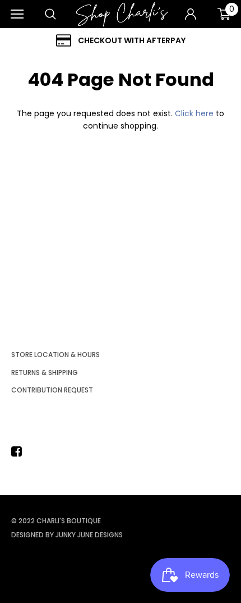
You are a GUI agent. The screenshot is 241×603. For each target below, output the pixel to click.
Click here (195, 113)
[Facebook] (19, 451)
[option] (120, 41)
